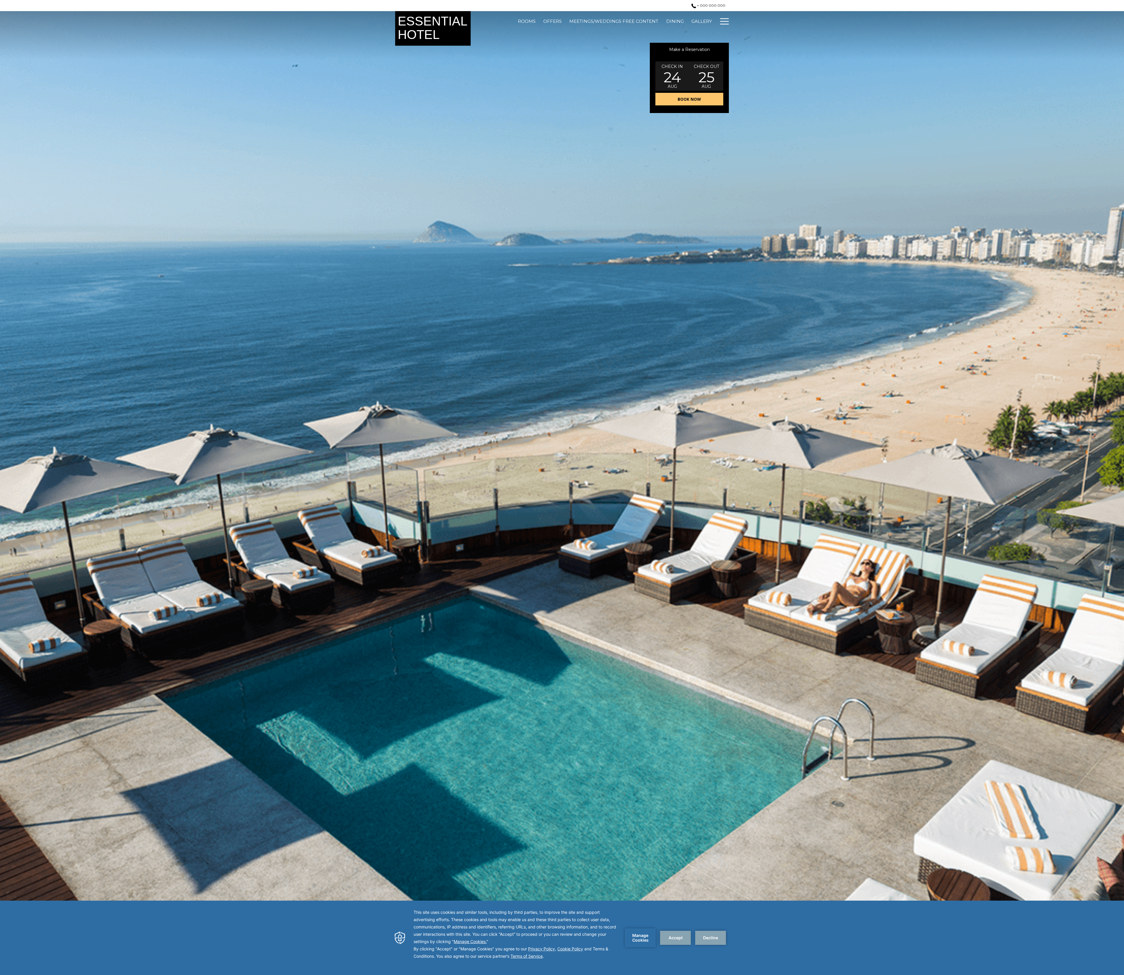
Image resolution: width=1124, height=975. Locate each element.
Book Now (689, 99)
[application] (562, 938)
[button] (672, 76)
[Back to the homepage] (433, 28)
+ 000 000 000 (710, 5)
